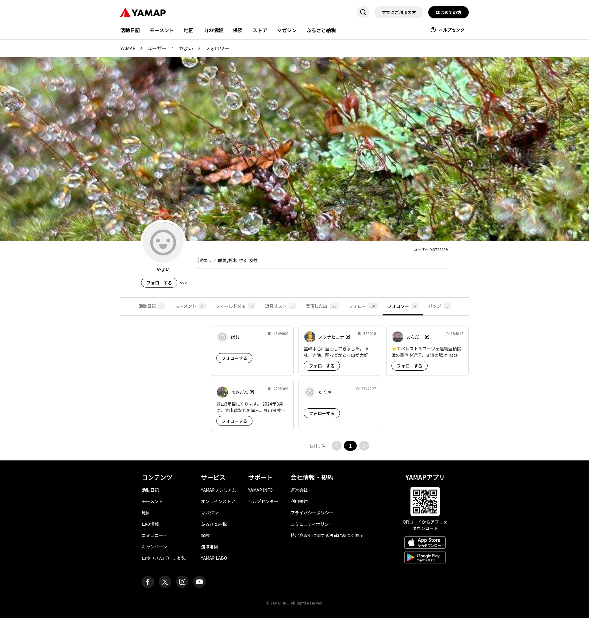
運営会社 (299, 490)
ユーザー (157, 48)
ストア (259, 30)
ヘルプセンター (454, 30)
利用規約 (299, 501)
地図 (189, 30)
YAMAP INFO (260, 490)
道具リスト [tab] (279, 306)
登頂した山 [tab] (321, 306)
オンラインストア (218, 501)
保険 (238, 30)
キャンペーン (154, 547)
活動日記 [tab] (151, 306)
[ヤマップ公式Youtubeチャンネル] (199, 582)
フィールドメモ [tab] (234, 306)
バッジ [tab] (438, 306)
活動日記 (130, 30)
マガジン (287, 30)
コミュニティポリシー (312, 524)
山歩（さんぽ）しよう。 (165, 558)
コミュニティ (154, 535)
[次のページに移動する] (364, 446)
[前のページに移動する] (336, 446)
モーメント (162, 30)
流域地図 (209, 547)
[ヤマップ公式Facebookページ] (148, 582)
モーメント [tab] (189, 306)
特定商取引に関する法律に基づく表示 (327, 535)
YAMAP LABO (214, 558)
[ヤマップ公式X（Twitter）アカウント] (165, 582)
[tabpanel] (294, 388)
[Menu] (183, 282)
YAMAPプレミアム (218, 490)
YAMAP (128, 48)
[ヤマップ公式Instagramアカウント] (182, 582)
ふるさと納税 (321, 30)
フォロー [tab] (362, 306)
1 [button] (350, 445)
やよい (186, 48)
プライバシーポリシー (312, 512)
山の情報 (213, 30)
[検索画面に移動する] (363, 12)
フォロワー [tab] (401, 306)
